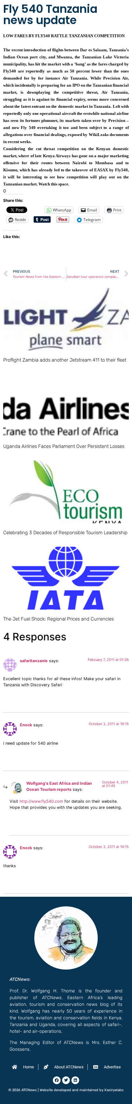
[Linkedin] (75, 1080)
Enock (26, 725)
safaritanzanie (34, 660)
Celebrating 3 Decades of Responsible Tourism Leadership (65, 532)
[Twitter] (66, 1080)
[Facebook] (57, 1080)
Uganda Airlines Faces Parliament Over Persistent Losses (63, 446)
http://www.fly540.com (41, 801)
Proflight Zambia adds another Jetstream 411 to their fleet (64, 360)
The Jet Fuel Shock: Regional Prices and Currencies (58, 619)
